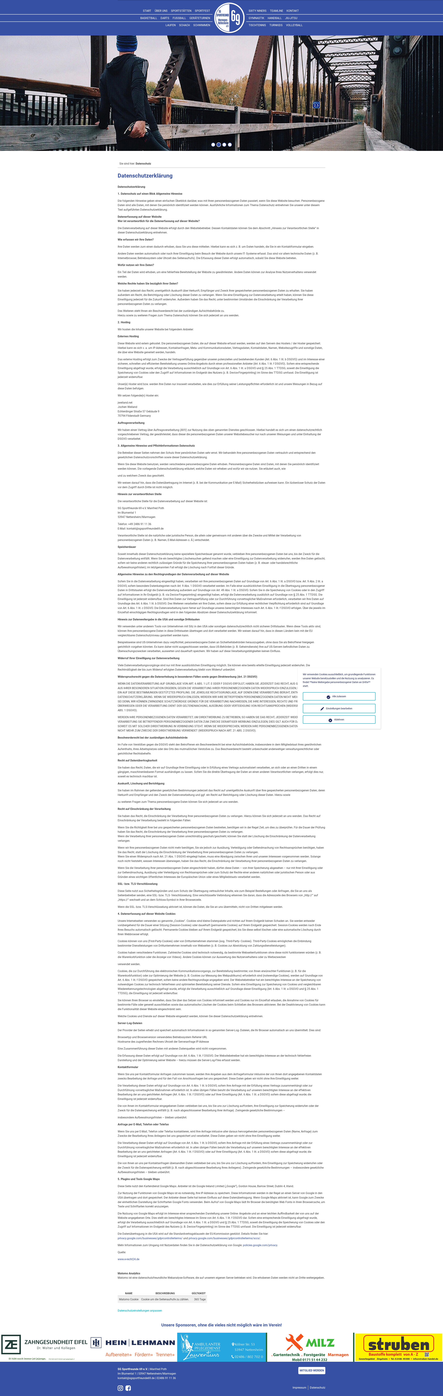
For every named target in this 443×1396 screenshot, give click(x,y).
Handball (275, 18)
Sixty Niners (257, 10)
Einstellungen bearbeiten (339, 708)
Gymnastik (256, 18)
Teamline (276, 10)
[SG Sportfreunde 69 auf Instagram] (120, 1388)
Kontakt (293, 10)
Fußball (179, 18)
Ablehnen (339, 719)
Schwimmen (201, 25)
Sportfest (202, 10)
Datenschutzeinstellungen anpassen (140, 1310)
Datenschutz (317, 1387)
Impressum (299, 1387)
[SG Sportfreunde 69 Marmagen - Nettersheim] (229, 18)
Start (147, 10)
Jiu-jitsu (291, 18)
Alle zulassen (339, 696)
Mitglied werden (312, 1370)
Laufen (171, 25)
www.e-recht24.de (128, 1259)
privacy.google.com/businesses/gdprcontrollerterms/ (150, 1238)
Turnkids (276, 25)
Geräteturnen (199, 18)
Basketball (148, 18)
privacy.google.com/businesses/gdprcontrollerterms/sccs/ (224, 1238)
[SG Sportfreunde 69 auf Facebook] (128, 1388)
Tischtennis (257, 25)
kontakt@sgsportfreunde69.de (136, 1378)
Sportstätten (181, 10)
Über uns (161, 10)
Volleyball (294, 25)
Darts (165, 18)
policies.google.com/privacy (260, 1245)
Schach (184, 25)
